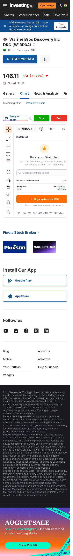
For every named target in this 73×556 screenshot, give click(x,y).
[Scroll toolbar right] (64, 129)
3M (35, 213)
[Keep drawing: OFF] (8, 179)
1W (24, 213)
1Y (50, 213)
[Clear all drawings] (8, 212)
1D (19, 213)
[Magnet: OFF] (8, 172)
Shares (9, 15)
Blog (6, 351)
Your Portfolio (12, 367)
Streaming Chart (12, 103)
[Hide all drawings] (8, 194)
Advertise (44, 359)
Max (61, 213)
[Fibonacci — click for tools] (8, 161)
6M (40, 213)
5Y (56, 213)
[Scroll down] (8, 164)
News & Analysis (46, 93)
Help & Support (48, 367)
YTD (45, 213)
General (9, 93)
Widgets (8, 375)
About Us (44, 351)
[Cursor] (8, 129)
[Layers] (8, 202)
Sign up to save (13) (46, 199)
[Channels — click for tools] (8, 146)
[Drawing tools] (14, 170)
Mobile (7, 359)
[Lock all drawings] (8, 186)
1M (29, 213)
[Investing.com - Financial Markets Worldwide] (23, 5)
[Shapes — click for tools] (8, 153)
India (46, 15)
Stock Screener (28, 15)
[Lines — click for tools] (8, 139)
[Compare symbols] (41, 129)
